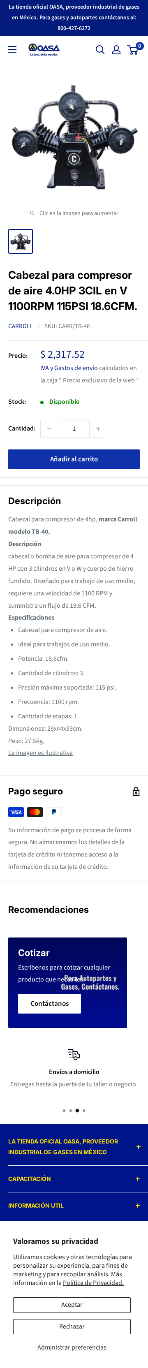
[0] (133, 50)
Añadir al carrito (74, 459)
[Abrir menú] (12, 49)
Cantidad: (21, 428)
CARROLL (20, 326)
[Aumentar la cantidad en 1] (98, 428)
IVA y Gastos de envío (69, 368)
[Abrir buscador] (100, 49)
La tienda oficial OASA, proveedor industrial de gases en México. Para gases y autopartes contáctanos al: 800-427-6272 (74, 17)
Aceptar (72, 1304)
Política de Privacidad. (93, 1282)
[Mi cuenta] (116, 49)
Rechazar (72, 1326)
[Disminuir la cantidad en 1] (49, 428)
